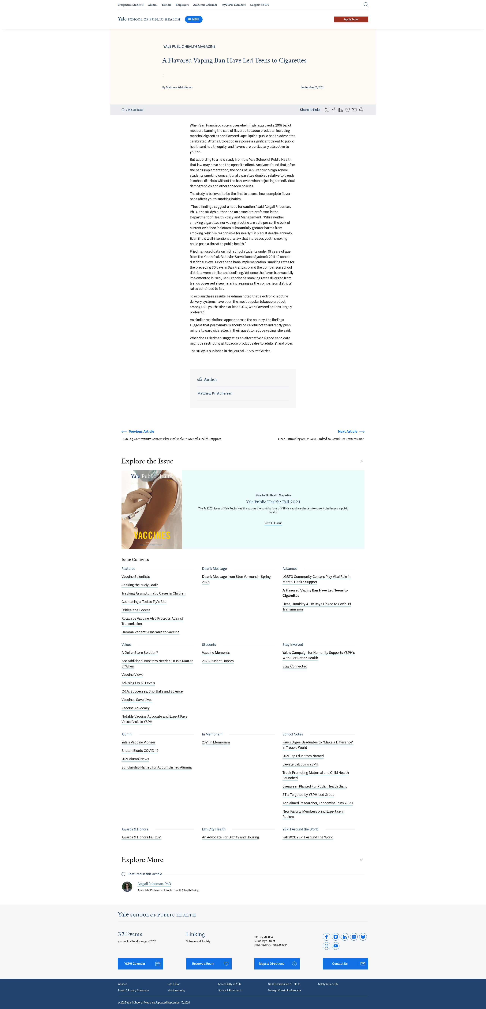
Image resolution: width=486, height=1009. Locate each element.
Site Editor (174, 984)
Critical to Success (136, 610)
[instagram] (335, 937)
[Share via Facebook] (333, 110)
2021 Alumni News (135, 759)
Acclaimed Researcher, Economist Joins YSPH (317, 803)
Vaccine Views (133, 674)
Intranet (122, 984)
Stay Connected (294, 666)
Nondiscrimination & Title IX (284, 984)
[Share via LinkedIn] (340, 110)
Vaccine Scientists (136, 576)
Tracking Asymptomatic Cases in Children (153, 593)
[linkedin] (345, 937)
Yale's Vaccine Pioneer (138, 742)
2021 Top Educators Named (303, 756)
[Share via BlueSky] (347, 110)
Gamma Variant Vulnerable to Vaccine (150, 632)
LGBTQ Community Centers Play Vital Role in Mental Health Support (316, 579)
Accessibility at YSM (229, 984)
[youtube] (335, 946)
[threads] (326, 946)
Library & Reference (229, 990)
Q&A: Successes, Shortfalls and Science (152, 691)
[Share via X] (327, 110)
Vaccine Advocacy (136, 708)
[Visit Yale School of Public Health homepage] (157, 915)
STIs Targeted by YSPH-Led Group (308, 794)
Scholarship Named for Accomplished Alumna (157, 767)
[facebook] (326, 937)
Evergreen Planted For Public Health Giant (314, 786)
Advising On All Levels (138, 683)
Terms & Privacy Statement (133, 990)
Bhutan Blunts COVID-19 (140, 750)
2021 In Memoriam (216, 742)
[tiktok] (354, 937)
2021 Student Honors (218, 661)
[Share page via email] (354, 110)
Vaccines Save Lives (137, 699)
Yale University (176, 990)
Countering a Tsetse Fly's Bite (144, 601)
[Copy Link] (361, 461)
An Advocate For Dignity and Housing (230, 837)
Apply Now (351, 19)
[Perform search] (366, 4)
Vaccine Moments (216, 652)
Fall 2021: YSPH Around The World (307, 837)
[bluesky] (363, 937)
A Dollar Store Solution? (140, 652)
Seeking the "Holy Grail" (140, 585)
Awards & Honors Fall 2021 (142, 837)
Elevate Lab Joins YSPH (300, 764)
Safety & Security (328, 984)
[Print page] (361, 110)
